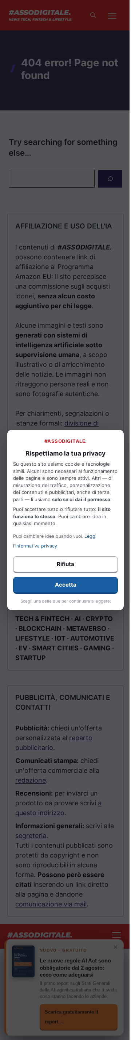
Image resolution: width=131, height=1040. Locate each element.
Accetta (65, 584)
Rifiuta (65, 564)
